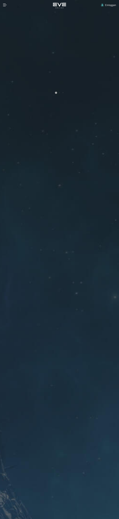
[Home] (59, 7)
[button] (108, 5)
